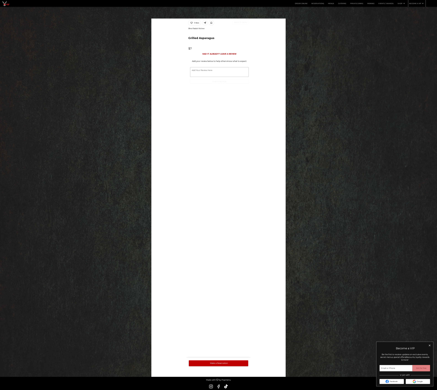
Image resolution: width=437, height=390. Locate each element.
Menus (331, 3)
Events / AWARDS (386, 3)
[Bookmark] (211, 22)
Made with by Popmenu (116, 379)
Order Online (301, 3)
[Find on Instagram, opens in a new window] (211, 387)
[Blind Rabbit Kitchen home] (12, 3)
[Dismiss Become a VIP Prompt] (429, 345)
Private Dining (356, 3)
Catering (342, 3)
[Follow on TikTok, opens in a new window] (226, 387)
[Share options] (204, 22)
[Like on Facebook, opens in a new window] (218, 387)
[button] (401, 3)
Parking (371, 3)
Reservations (317, 3)
